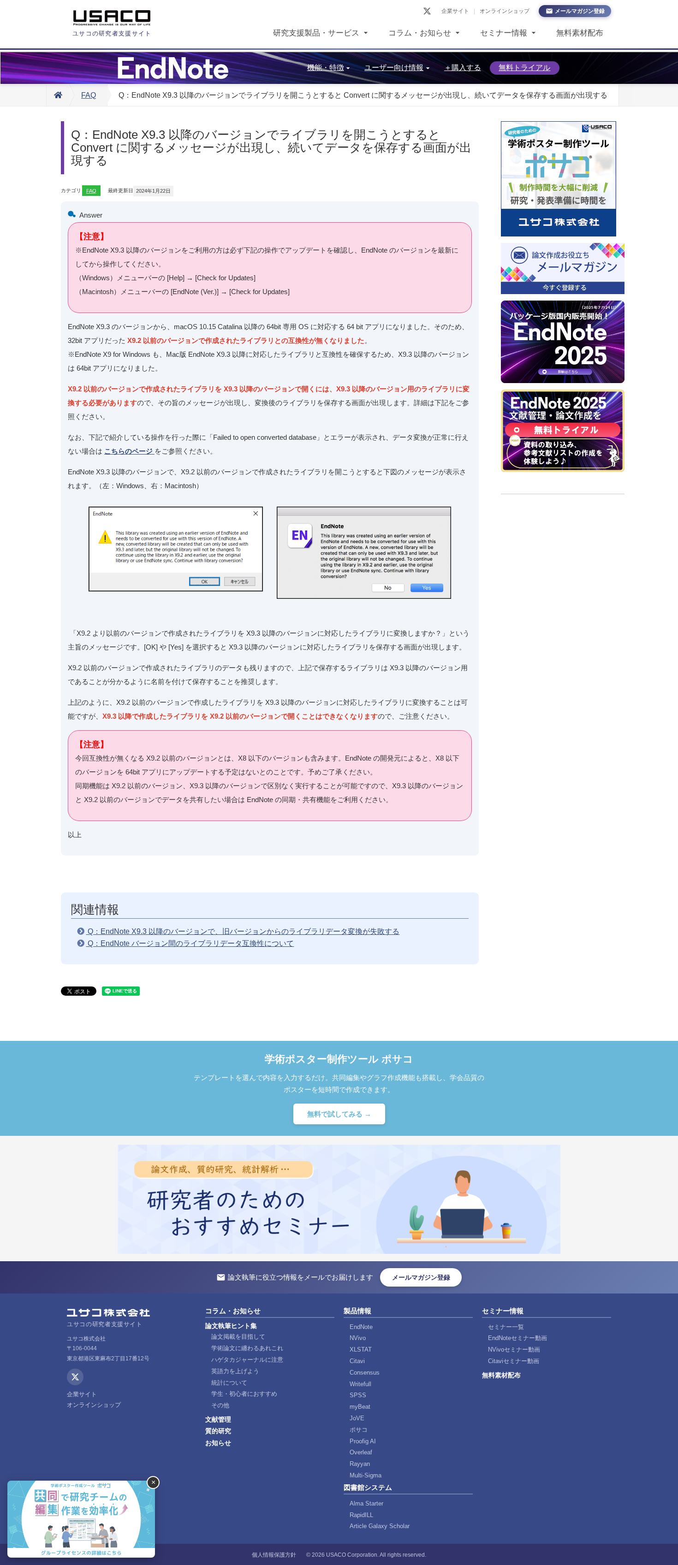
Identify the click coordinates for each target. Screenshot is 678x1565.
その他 (220, 1405)
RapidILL (361, 1515)
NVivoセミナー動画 (514, 1349)
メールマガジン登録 (580, 11)
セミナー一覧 (506, 1326)
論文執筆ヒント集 (231, 1325)
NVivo (358, 1338)
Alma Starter (366, 1503)
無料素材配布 (579, 33)
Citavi (357, 1361)
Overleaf (361, 1452)
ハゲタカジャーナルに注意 (247, 1359)
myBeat (360, 1406)
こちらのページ (129, 451)
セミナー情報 (503, 33)
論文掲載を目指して (238, 1336)
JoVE (357, 1418)
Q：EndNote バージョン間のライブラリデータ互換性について (190, 943)
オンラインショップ (504, 11)
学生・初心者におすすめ (244, 1393)
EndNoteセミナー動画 (517, 1338)
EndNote (361, 1326)
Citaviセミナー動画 (513, 1361)
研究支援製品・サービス (316, 33)
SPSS (358, 1395)
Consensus (365, 1372)
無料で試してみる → (339, 1114)
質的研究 (218, 1431)
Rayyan (360, 1463)
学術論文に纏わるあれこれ (247, 1348)
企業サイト (455, 11)
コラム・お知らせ (419, 33)
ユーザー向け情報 (393, 67)
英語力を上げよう (235, 1371)
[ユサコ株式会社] (112, 18)
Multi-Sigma (365, 1475)
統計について (229, 1382)
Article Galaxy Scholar (380, 1526)
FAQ (88, 95)
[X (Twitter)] (427, 11)
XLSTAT (361, 1349)
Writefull (360, 1384)
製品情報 (357, 1311)
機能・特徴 (325, 67)
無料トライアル (524, 67)
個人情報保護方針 (274, 1555)
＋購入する (462, 67)
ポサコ (359, 1429)
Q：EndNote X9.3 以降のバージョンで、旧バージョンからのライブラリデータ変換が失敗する (242, 931)
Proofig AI (363, 1441)
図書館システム (368, 1487)
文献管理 (218, 1419)
